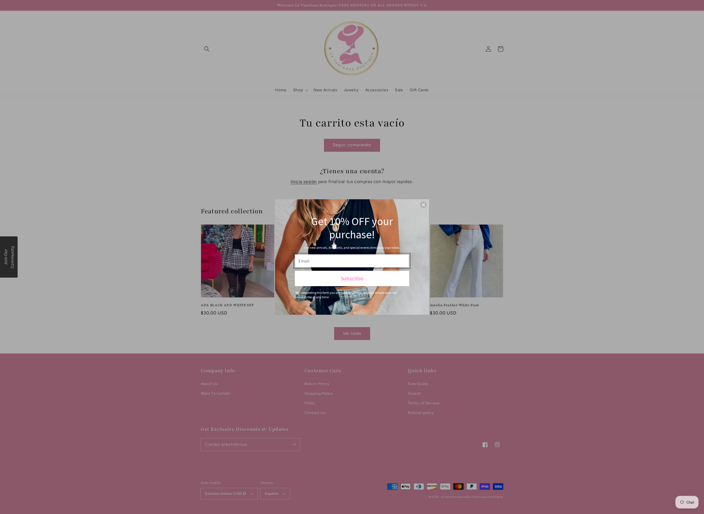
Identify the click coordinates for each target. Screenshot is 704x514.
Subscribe (352, 278)
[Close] (423, 204)
